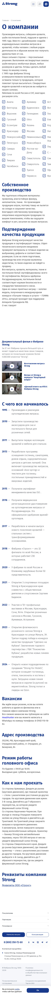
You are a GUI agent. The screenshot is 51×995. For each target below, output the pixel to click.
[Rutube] (47, 942)
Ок (38, 990)
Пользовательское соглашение (9, 982)
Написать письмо (13, 934)
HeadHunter (8, 717)
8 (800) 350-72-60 (13, 942)
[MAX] (38, 942)
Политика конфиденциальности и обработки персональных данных (36, 971)
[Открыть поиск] (33, 4)
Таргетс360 (30, 983)
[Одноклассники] (29, 942)
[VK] (33, 942)
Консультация (37, 934)
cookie (17, 989)
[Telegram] (42, 942)
